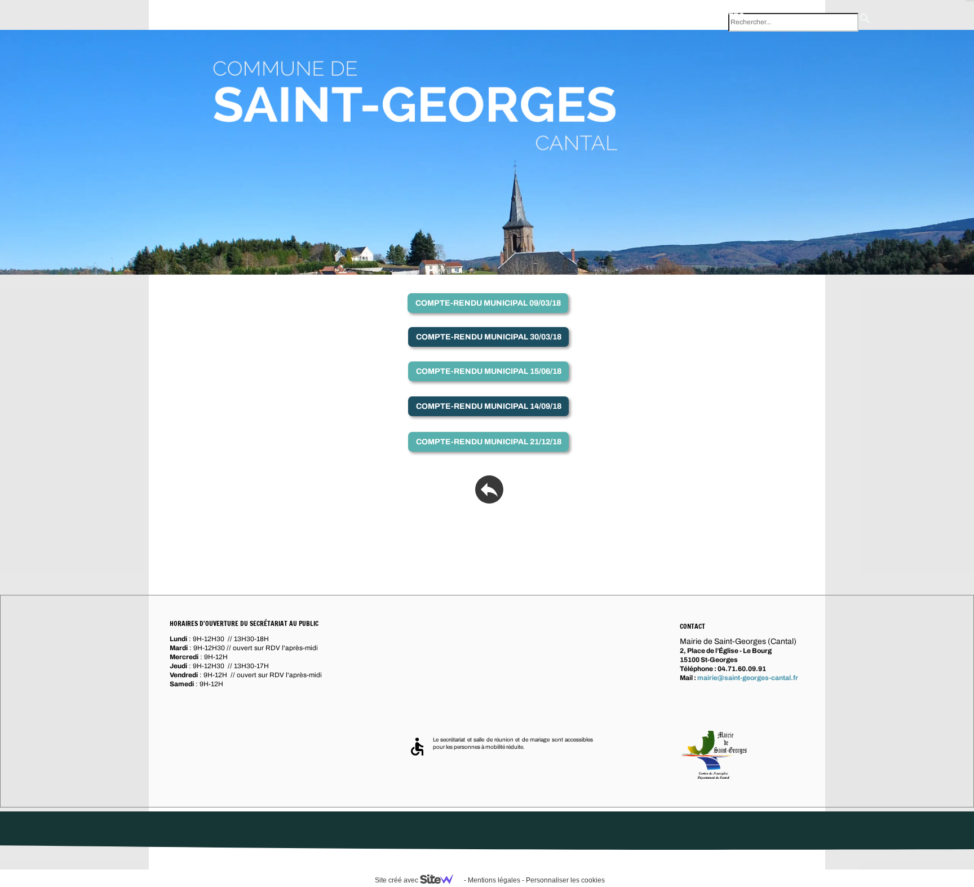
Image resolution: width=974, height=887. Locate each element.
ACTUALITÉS (719, 16)
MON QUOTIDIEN (353, 16)
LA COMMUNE (187, 18)
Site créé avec (397, 880)
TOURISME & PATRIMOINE (460, 16)
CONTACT (650, 16)
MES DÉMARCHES (571, 16)
